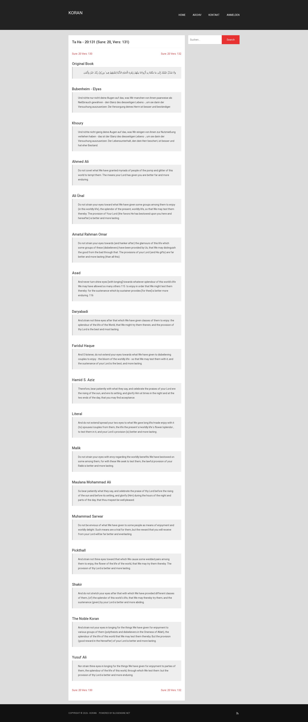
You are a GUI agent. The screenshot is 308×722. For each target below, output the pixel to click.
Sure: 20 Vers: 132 (171, 53)
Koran (75, 12)
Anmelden (233, 15)
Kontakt (214, 15)
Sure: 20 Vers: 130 (82, 53)
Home (182, 15)
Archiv (197, 15)
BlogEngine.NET (121, 713)
